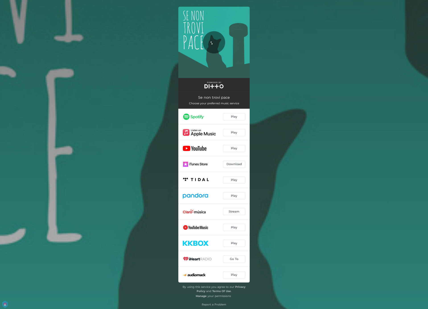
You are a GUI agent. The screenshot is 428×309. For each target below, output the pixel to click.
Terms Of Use (221, 291)
